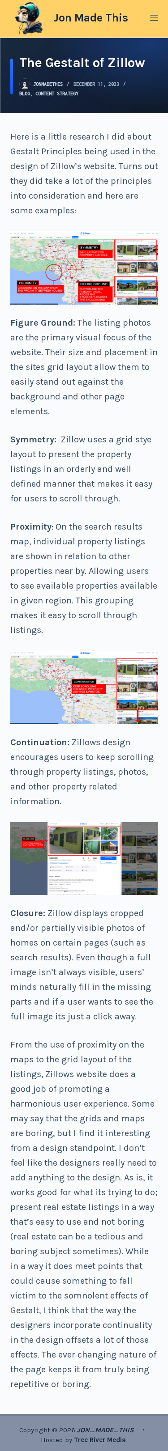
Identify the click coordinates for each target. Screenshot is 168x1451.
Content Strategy (56, 93)
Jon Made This (90, 17)
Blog (24, 93)
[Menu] (154, 18)
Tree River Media (101, 1440)
